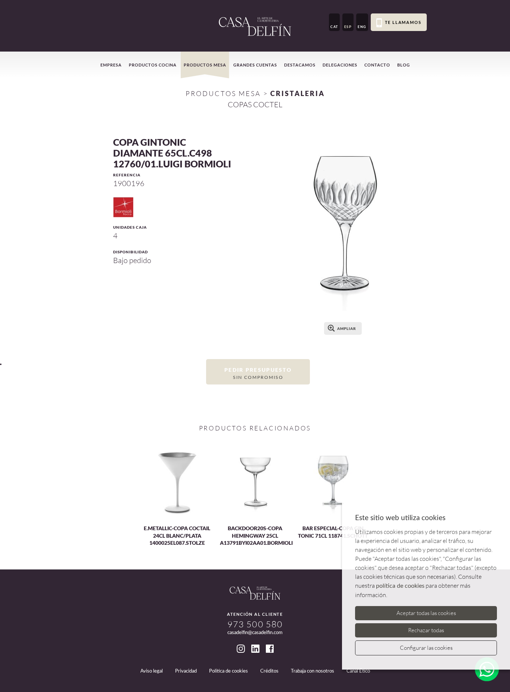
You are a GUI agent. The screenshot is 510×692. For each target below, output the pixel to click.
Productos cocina (153, 64)
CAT (334, 27)
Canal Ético (358, 671)
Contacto (377, 64)
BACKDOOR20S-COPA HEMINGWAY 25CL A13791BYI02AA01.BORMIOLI (256, 535)
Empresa (111, 64)
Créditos (269, 671)
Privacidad (186, 671)
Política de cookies (228, 671)
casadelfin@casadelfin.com (255, 632)
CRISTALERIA (297, 93)
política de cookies (400, 586)
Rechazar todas (426, 630)
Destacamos (299, 64)
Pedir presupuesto (258, 373)
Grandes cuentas (255, 64)
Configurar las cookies (426, 647)
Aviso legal (151, 671)
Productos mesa (205, 64)
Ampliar (346, 328)
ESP (348, 27)
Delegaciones (340, 64)
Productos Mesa (223, 93)
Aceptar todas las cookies (426, 613)
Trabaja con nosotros (312, 671)
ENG (362, 27)
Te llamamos (403, 22)
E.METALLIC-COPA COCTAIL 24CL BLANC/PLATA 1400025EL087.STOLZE (177, 535)
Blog (403, 64)
